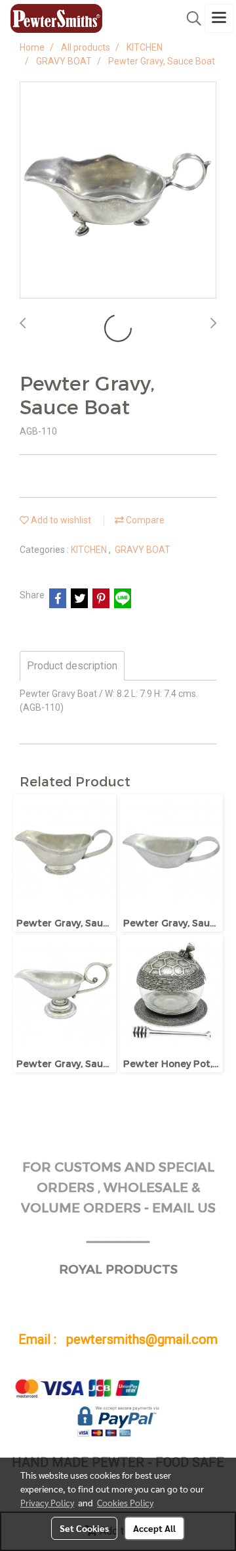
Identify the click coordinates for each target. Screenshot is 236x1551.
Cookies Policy (125, 1502)
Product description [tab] (72, 665)
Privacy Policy (47, 1502)
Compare (144, 520)
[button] (189, 18)
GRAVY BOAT (142, 549)
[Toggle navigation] (219, 18)
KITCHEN (90, 549)
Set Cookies (84, 1528)
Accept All (154, 1528)
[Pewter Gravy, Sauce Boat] (118, 190)
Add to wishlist (60, 520)
